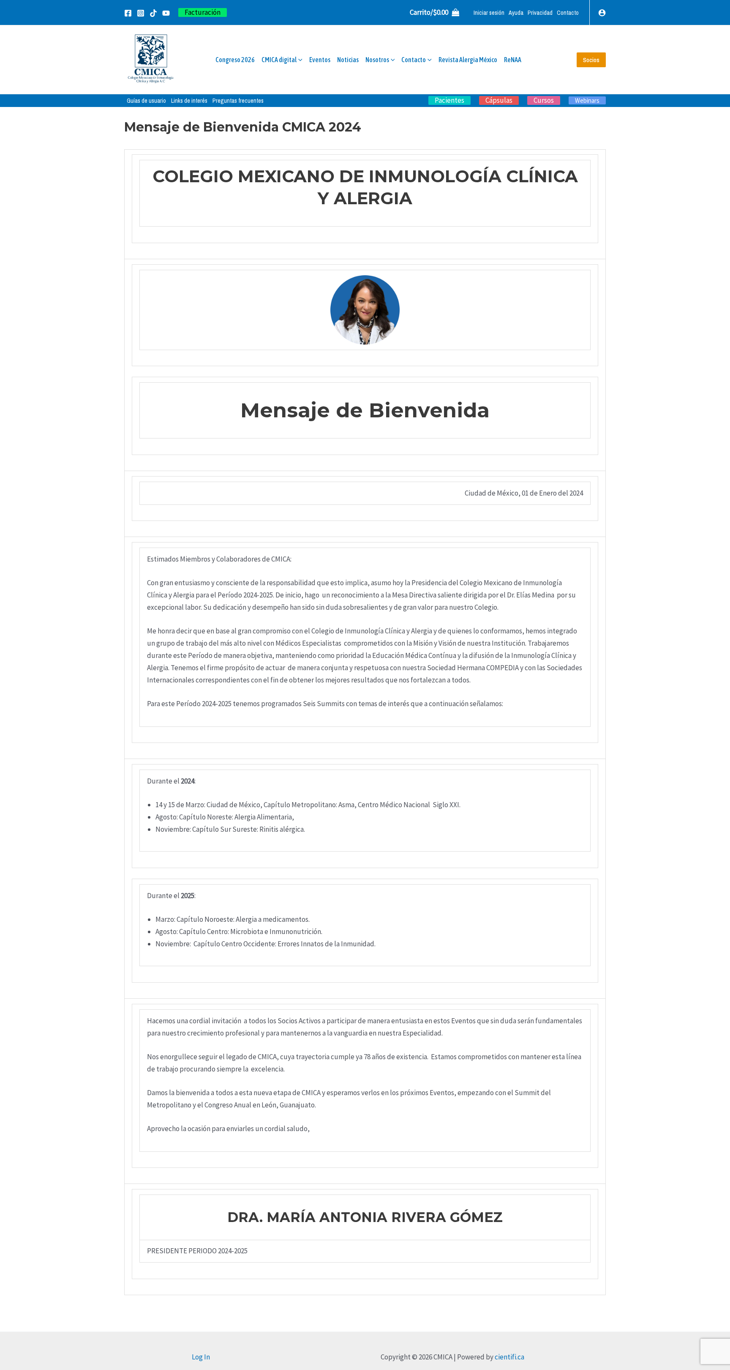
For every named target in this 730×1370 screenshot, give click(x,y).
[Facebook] (128, 13)
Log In (201, 1357)
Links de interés (189, 100)
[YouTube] (166, 13)
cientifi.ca (509, 1357)
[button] (202, 12)
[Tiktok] (153, 13)
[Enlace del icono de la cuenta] (602, 12)
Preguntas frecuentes (238, 100)
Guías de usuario (146, 100)
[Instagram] (140, 13)
